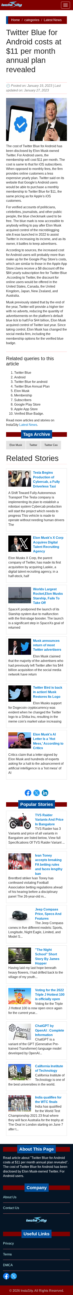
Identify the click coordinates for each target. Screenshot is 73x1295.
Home (15, 20)
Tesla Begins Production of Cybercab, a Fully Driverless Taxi (46, 479)
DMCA (8, 1265)
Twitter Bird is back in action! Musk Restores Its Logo (47, 692)
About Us (9, 1197)
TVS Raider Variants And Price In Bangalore (49, 819)
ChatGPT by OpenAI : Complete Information (49, 1030)
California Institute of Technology (49, 1068)
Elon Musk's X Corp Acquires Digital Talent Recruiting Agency (48, 544)
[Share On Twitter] (36, 793)
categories (31, 20)
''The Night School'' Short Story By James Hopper (47, 956)
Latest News (53, 20)
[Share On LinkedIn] (45, 793)
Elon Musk (16, 445)
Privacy (8, 1243)
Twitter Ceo (51, 445)
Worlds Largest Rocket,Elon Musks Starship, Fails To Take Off (48, 596)
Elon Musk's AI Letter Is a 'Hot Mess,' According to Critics (48, 741)
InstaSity (27, 1290)
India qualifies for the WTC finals (48, 1100)
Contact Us (11, 1208)
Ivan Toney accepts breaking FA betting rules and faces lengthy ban (48, 864)
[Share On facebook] (28, 793)
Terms (7, 1254)
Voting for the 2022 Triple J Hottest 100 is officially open (49, 994)
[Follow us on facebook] (6, 1276)
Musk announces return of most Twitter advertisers (47, 645)
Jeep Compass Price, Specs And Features (48, 914)
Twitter (33, 445)
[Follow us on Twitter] (13, 1276)
